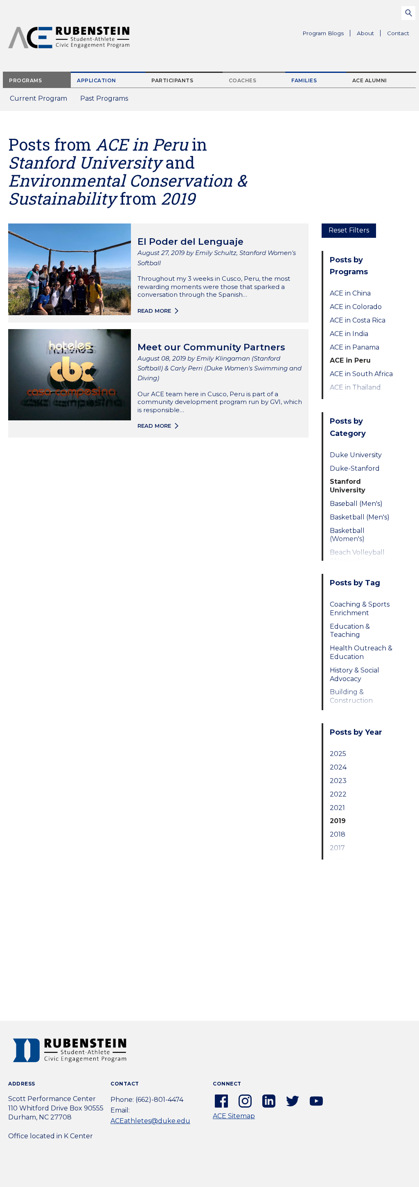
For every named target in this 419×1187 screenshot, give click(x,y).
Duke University (356, 455)
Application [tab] (96, 80)
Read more (154, 310)
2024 (338, 767)
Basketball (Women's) (347, 535)
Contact (398, 33)
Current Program (38, 98)
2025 (338, 754)
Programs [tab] (25, 80)
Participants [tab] (172, 80)
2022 (338, 794)
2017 (337, 848)
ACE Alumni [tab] (369, 80)
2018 (337, 834)
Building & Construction (351, 696)
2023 (338, 781)
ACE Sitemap (234, 1116)
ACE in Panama (354, 347)
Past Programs (107, 101)
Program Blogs (323, 33)
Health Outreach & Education (361, 652)
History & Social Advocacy (354, 674)
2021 (337, 808)
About (369, 34)
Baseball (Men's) (356, 504)
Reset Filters (349, 230)
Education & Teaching (350, 631)
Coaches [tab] (243, 80)
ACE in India (349, 334)
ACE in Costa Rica (357, 320)
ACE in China (350, 293)
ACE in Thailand (355, 387)
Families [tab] (304, 80)
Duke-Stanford (355, 468)
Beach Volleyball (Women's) (357, 556)
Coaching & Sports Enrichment (360, 608)
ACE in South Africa (361, 374)
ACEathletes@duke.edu (150, 1121)
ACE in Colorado (356, 307)
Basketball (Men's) (360, 517)
